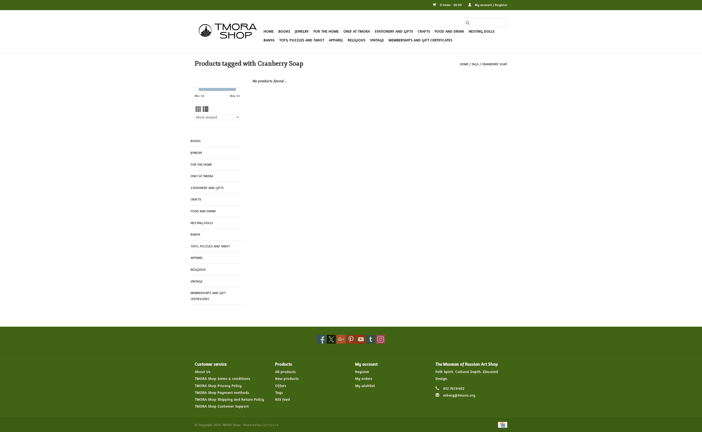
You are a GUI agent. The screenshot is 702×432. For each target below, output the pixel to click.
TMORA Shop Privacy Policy (218, 385)
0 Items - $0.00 (451, 5)
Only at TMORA (356, 31)
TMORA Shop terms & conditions (222, 378)
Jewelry (302, 31)
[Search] (467, 22)
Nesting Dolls (481, 31)
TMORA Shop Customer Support (222, 406)
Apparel (336, 40)
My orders (363, 378)
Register (362, 371)
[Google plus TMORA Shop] (341, 339)
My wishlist (365, 385)
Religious (356, 40)
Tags (475, 64)
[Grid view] (198, 109)
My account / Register (490, 5)
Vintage (377, 40)
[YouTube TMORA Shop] (360, 339)
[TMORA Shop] (228, 31)
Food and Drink (449, 31)
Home (269, 31)
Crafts (424, 31)
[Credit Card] (501, 424)
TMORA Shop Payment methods (222, 392)
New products (287, 378)
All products (285, 371)
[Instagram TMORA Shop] (380, 339)
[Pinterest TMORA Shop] (351, 339)
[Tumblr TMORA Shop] (370, 339)
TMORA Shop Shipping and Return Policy (229, 399)
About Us (202, 371)
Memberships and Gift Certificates (420, 40)
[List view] (205, 109)
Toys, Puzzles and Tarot (301, 40)
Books (284, 31)
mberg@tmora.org (459, 395)
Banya (269, 40)
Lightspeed (270, 425)
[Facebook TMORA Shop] (321, 339)
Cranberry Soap (494, 64)
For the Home (326, 31)
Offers (280, 385)
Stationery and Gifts (394, 31)
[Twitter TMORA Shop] (331, 339)
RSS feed (282, 399)
